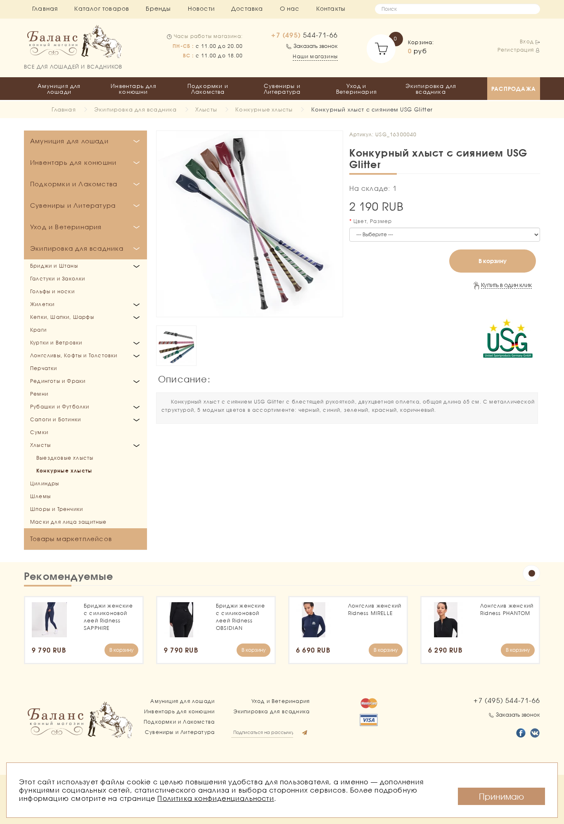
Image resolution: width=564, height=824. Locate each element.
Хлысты (206, 109)
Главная (45, 8)
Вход (527, 41)
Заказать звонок (316, 46)
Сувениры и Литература (282, 89)
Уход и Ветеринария (356, 89)
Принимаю (501, 796)
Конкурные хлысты (264, 109)
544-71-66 (304, 35)
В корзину (493, 260)
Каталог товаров (101, 8)
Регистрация (516, 50)
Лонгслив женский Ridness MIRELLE (374, 609)
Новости (201, 8)
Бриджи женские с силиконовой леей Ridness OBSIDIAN (240, 617)
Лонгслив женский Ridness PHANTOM (506, 609)
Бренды (158, 8)
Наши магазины (315, 56)
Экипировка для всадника (431, 89)
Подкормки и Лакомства (207, 89)
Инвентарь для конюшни (133, 89)
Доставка (247, 8)
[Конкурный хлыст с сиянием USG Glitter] (249, 224)
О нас (290, 8)
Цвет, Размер (372, 221)
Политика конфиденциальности (215, 798)
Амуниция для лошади (59, 89)
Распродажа (513, 88)
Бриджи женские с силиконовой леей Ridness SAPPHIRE (108, 617)
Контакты (331, 8)
